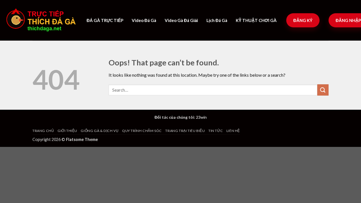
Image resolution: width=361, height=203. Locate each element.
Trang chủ (43, 131)
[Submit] (323, 89)
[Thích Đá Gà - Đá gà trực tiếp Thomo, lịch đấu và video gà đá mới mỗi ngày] (44, 20)
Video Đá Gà (144, 20)
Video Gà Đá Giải (181, 20)
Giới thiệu (67, 131)
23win (201, 117)
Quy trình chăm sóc (142, 131)
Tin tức (215, 131)
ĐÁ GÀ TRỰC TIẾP (105, 20)
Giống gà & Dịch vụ (99, 131)
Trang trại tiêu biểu (185, 131)
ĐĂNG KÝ (302, 20)
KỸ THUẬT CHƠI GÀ (256, 20)
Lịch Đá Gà (216, 20)
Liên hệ (233, 131)
